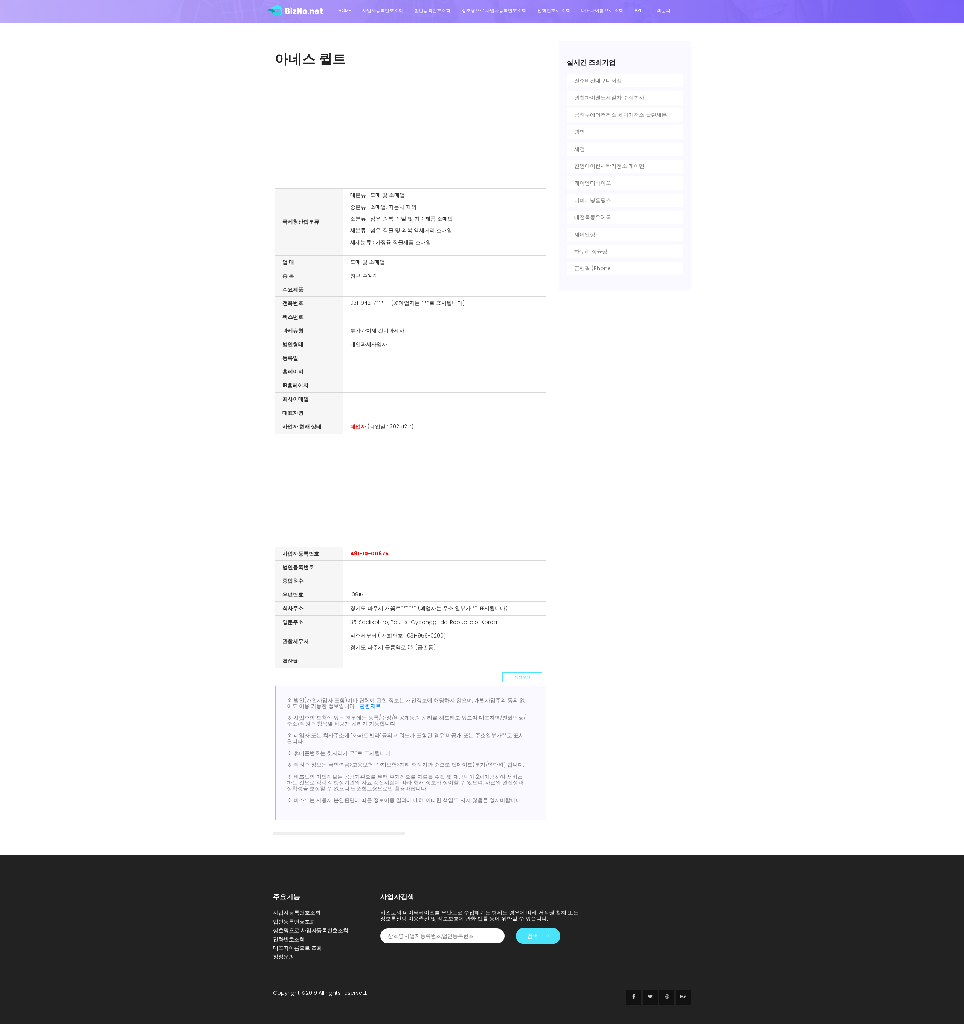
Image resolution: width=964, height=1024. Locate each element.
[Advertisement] (412, 131)
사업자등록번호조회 (382, 10)
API (638, 10)
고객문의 (661, 10)
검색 (532, 936)
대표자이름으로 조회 (602, 10)
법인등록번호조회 (432, 10)
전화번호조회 (289, 939)
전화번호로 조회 (553, 10)
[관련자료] (370, 706)
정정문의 (522, 677)
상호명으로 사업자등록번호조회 (494, 10)
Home (345, 10)
